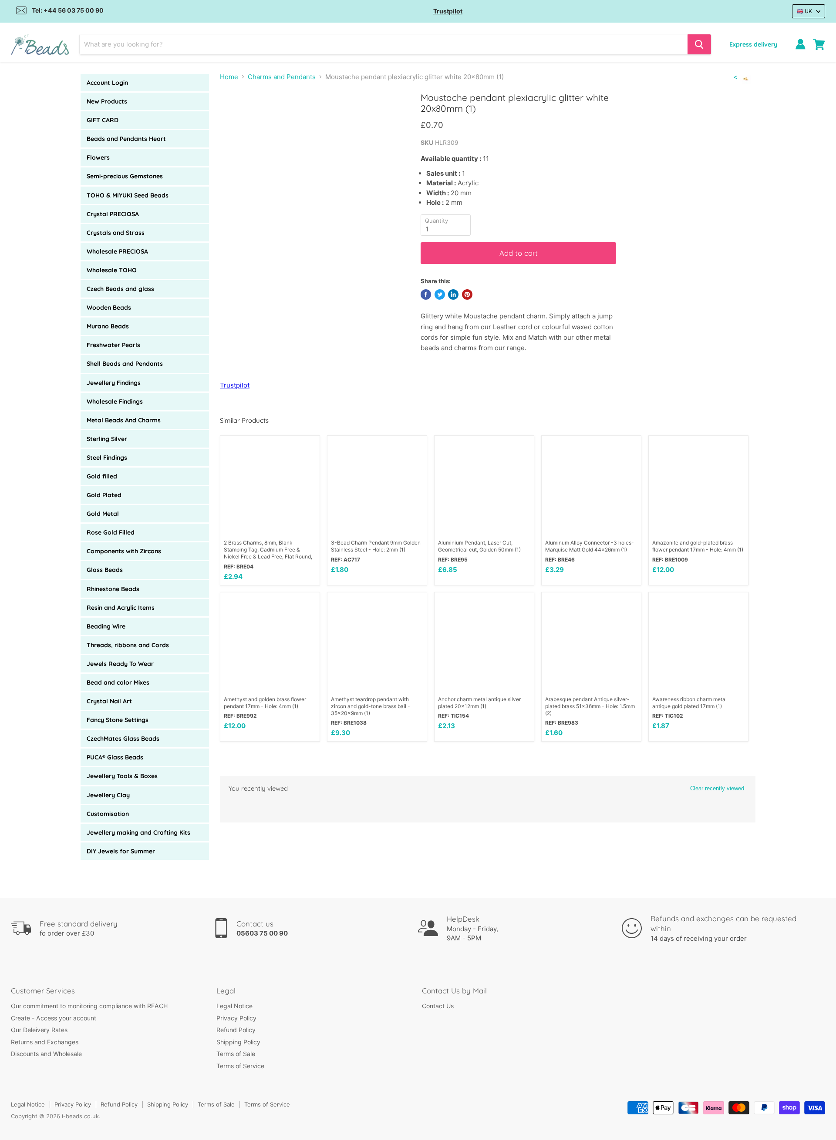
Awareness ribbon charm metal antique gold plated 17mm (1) (689, 702)
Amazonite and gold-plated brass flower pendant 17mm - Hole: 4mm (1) (697, 546)
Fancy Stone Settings (117, 720)
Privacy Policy (236, 1018)
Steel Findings (107, 457)
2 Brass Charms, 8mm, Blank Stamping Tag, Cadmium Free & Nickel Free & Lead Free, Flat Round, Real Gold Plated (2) (268, 549)
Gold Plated (104, 495)
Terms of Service (240, 1066)
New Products (107, 101)
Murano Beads (108, 326)
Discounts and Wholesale (46, 1053)
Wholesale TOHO (112, 270)
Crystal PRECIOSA (113, 214)
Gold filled (102, 476)
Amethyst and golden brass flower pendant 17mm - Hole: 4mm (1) (265, 702)
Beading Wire (106, 626)
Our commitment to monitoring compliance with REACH (89, 1006)
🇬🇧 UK (804, 11)
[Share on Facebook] (426, 294)
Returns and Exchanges (44, 1042)
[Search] (699, 44)
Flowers (98, 157)
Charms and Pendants (282, 76)
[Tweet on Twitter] (440, 294)
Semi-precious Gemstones (125, 176)
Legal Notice (234, 1006)
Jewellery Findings (114, 383)
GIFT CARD (102, 120)
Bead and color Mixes (118, 682)
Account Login (107, 83)
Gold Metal (103, 514)
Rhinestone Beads (113, 589)
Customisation (108, 814)
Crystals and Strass (116, 233)
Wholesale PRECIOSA (117, 251)
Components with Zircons (124, 551)
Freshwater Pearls (113, 345)
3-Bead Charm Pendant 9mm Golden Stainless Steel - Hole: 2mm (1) (376, 546)
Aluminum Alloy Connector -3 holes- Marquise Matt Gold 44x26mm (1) (589, 546)
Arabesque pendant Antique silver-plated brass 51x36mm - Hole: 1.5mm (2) (590, 706)
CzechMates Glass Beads (123, 738)
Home (229, 76)
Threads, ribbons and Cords (128, 645)
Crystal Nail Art (109, 701)
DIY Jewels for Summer (121, 851)
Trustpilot (447, 11)
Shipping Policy (238, 1042)
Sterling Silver (107, 439)
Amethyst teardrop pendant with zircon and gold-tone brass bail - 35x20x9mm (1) (370, 706)
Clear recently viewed (717, 788)
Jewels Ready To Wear (120, 664)
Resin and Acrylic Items (121, 608)
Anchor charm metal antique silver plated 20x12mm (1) (479, 702)
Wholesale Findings (115, 401)
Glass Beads (105, 570)
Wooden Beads (109, 307)
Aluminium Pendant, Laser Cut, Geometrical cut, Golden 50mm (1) (479, 546)
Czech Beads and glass (120, 289)
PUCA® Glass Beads (115, 757)
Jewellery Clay (108, 795)
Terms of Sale (235, 1053)
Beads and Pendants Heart (126, 139)
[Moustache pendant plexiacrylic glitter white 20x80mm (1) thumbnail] (236, 117)
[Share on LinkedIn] (453, 294)
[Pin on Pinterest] (467, 294)
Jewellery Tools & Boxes (122, 776)
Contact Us (438, 1006)
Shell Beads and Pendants (125, 364)
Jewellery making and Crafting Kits (138, 832)
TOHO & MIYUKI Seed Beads (128, 195)
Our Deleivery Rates (39, 1029)
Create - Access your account (53, 1018)
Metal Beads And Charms (124, 420)
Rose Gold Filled (111, 532)
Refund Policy (236, 1029)
